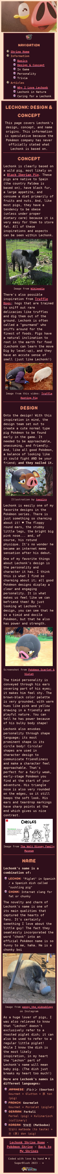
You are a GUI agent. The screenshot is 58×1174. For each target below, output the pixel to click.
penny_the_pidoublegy (37, 1007)
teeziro (41, 499)
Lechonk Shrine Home (27, 1142)
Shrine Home (20, 51)
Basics (22, 60)
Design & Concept (31, 65)
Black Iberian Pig (23, 175)
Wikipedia (38, 288)
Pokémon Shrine (20, 1147)
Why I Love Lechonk (32, 87)
